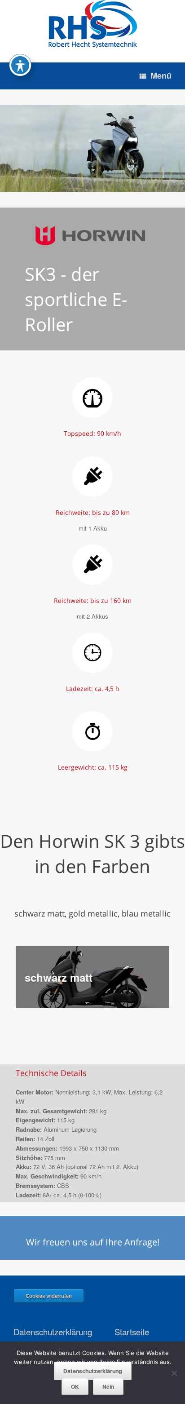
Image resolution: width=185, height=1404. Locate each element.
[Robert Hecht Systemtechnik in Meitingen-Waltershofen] (92, 24)
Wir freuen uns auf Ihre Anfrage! (92, 1242)
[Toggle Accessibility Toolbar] (20, 65)
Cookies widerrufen (49, 1295)
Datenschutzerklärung (52, 1332)
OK (75, 1386)
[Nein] (173, 1373)
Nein (108, 1386)
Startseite (132, 1332)
